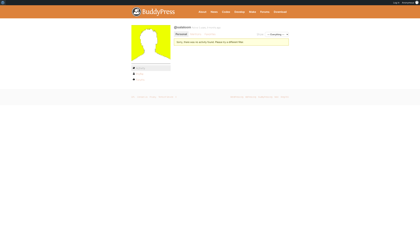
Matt (276, 97)
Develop (239, 11)
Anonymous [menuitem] (408, 2)
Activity (140, 68)
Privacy (153, 97)
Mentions (195, 34)
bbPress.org (250, 97)
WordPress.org (236, 97)
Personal (181, 34)
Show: (260, 34)
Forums (265, 11)
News (214, 11)
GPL (133, 97)
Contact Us (142, 97)
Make (252, 11)
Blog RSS (285, 97)
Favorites (210, 34)
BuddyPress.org (153, 11)
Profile (139, 74)
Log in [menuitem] (396, 2)
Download (280, 11)
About (202, 11)
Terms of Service (165, 97)
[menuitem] (3, 2)
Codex (226, 11)
